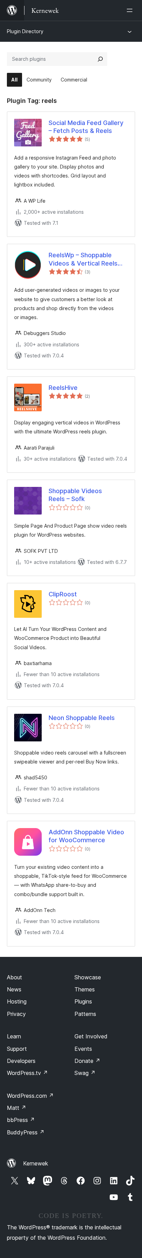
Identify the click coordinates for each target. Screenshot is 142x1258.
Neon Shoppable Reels (82, 717)
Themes (84, 989)
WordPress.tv (27, 1072)
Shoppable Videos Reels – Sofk (75, 494)
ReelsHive (63, 387)
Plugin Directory (25, 31)
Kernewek (35, 1163)
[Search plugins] (100, 59)
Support (17, 1048)
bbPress (21, 1119)
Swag (84, 1072)
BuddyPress (25, 1132)
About (14, 977)
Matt (16, 1107)
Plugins (83, 1001)
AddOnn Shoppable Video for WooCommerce (86, 836)
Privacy (16, 1013)
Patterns (85, 1013)
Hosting (17, 1001)
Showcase (87, 977)
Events (83, 1048)
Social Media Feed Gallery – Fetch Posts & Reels (86, 126)
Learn (14, 1036)
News (14, 989)
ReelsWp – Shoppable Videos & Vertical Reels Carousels (83, 259)
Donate (87, 1060)
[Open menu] (131, 10)
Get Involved (91, 1036)
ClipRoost (63, 594)
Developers (21, 1060)
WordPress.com (30, 1095)
